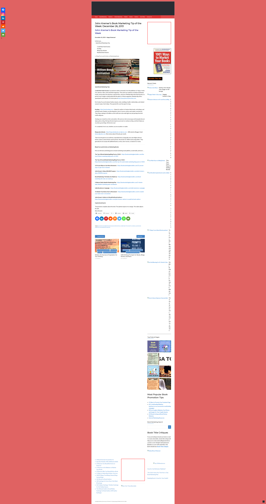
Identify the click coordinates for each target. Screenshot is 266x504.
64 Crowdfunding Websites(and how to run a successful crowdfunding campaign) (160, 406)
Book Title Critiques (162, 446)
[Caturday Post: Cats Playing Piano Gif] (165, 372)
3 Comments (97, 258)
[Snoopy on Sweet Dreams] (165, 347)
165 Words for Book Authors (104, 479)
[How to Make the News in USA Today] (165, 359)
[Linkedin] (102, 218)
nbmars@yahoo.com (100, 134)
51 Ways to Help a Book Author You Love (107, 473)
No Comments (124, 258)
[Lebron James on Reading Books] (153, 384)
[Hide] (1, 38)
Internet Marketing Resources (156, 418)
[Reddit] (110, 218)
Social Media (113, 250)
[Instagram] (3, 14)
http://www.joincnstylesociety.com (127, 98)
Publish (125, 16)
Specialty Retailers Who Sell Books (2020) (107, 461)
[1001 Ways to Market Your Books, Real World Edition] (162, 73)
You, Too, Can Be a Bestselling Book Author (170, 244)
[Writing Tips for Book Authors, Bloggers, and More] (165, 384)
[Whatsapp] (124, 218)
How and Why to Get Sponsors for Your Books (170, 314)
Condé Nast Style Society (125, 225)
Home (96, 16)
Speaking (100, 252)
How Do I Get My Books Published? (156, 469)
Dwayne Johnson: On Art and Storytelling (170, 128)
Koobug (133, 225)
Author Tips (126, 250)
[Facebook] (97, 218)
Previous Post (100, 236)
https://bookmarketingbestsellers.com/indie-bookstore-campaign (128, 188)
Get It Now (142, 16)
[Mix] (115, 218)
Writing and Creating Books (110, 252)
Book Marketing (103, 16)
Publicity (110, 16)
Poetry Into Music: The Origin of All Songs (165, 89)
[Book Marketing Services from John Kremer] (153, 347)
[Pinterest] (106, 218)
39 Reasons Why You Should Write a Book (107, 471)
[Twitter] (119, 218)
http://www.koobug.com (106, 109)
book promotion (116, 225)
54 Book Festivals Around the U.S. (105, 459)
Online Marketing (118, 16)
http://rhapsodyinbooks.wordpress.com (116, 132)
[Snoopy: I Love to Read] (153, 372)
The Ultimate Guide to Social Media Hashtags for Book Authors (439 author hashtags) (106, 490)
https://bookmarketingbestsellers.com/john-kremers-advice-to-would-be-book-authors (118, 199)
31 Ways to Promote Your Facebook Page (159, 402)
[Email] (128, 218)
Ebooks (131, 16)
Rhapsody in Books (106, 227)
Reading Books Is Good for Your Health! (157, 478)
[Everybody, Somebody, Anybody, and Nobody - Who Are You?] (153, 359)
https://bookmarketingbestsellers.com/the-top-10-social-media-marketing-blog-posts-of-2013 (120, 162)
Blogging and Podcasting (103, 250)
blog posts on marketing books (105, 225)
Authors (136, 16)
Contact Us (149, 16)
